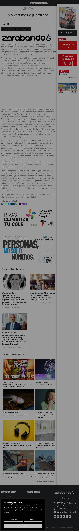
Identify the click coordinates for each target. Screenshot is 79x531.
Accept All (22, 526)
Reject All (33, 519)
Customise (13, 519)
